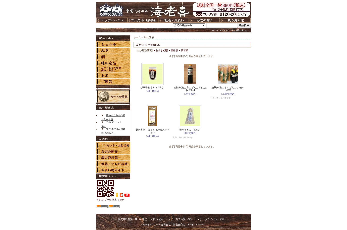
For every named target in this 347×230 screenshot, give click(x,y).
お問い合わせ (241, 30)
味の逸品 (149, 37)
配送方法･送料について (188, 219)
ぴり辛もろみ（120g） (152, 87)
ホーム (215, 30)
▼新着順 (183, 50)
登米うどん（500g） (190, 129)
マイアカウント (227, 30)
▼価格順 (173, 50)
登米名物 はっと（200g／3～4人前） (152, 131)
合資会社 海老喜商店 (173, 224)
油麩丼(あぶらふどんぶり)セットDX (227, 89)
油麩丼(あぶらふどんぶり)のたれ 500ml (190, 89)
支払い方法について (161, 219)
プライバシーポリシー (217, 219)
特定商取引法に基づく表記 (132, 219)
